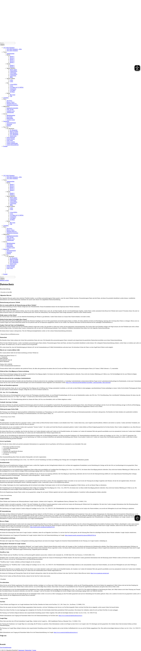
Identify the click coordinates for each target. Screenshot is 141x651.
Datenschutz (28, 650)
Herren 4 (12, 61)
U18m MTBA (13, 71)
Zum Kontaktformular (5, 647)
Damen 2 (12, 66)
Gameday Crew (11, 111)
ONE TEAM (10, 109)
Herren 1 (12, 56)
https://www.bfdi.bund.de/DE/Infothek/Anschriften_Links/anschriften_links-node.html (88, 382)
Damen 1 (12, 65)
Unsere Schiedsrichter (12, 143)
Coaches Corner (11, 119)
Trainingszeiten (10, 53)
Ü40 (11, 96)
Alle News (9, 100)
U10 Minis (12, 90)
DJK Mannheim (14, 133)
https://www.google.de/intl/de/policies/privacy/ (66, 632)
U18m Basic (13, 72)
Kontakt (5, 146)
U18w (11, 80)
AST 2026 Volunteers (9, 47)
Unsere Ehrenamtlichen (13, 144)
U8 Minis (12, 91)
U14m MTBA (13, 84)
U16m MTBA (13, 74)
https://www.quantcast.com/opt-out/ (100, 573)
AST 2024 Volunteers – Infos (14, 49)
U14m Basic (13, 89)
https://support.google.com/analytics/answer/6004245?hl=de (80, 535)
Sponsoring (6, 121)
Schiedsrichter (10, 112)
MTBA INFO (13, 69)
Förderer (9, 125)
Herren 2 (12, 58)
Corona (34, 650)
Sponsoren (9, 124)
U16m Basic (13, 75)
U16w (11, 81)
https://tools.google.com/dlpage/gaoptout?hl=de (42, 527)
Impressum (21, 650)
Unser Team (10, 140)
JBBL (11, 77)
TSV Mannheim (14, 134)
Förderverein (13, 136)
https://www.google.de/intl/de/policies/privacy (70, 615)
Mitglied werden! (4, 280)
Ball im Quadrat (14, 131)
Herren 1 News (10, 102)
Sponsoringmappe (11, 122)
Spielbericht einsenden (12, 105)
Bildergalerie (10, 118)
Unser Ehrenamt (11, 137)
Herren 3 (12, 59)
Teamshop (6, 97)
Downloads (9, 116)
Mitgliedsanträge (11, 115)
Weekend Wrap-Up (11, 103)
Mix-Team (12, 94)
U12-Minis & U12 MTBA (17, 87)
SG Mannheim (13, 130)
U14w (11, 86)
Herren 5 (12, 62)
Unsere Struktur (11, 139)
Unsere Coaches (11, 142)
